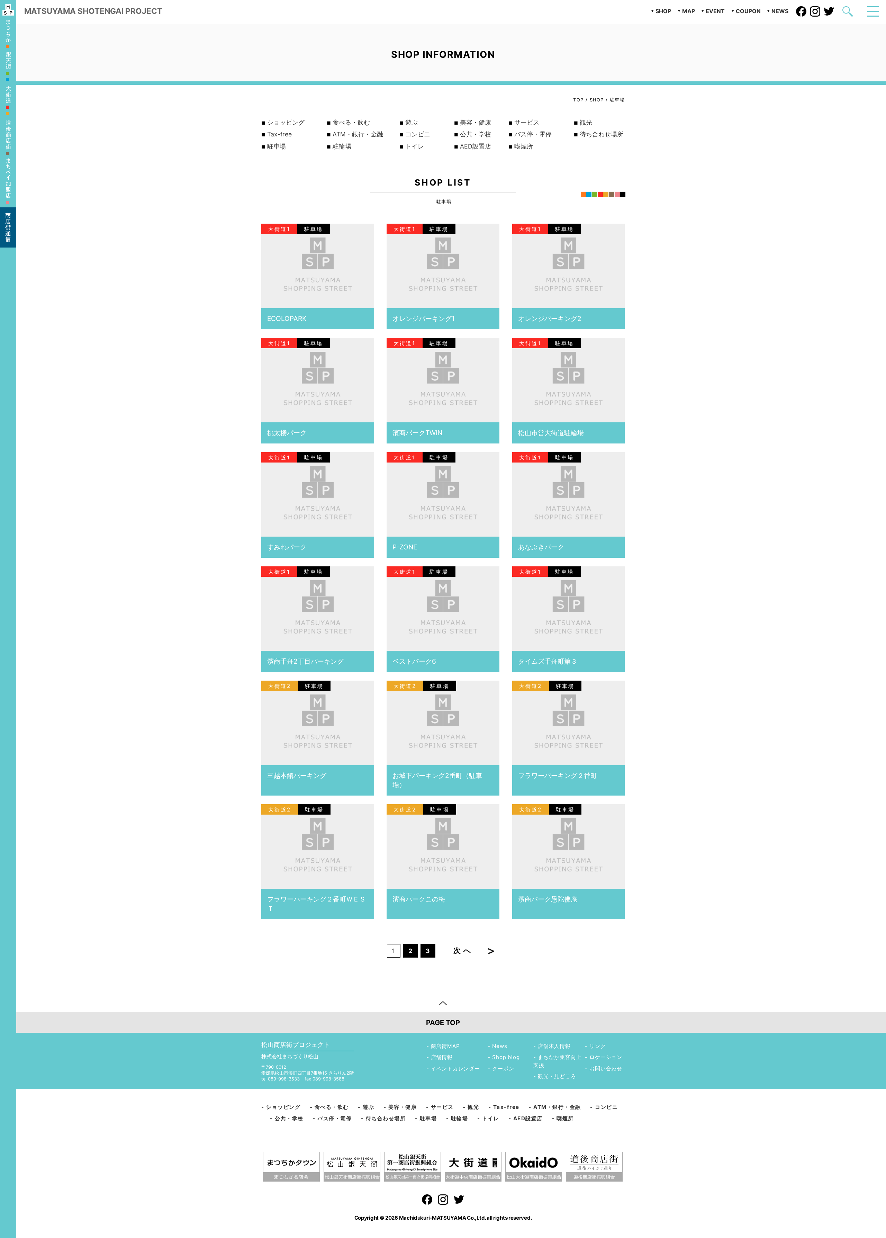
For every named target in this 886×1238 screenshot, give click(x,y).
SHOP (663, 11)
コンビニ (417, 134)
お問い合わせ (605, 1068)
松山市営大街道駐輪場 (551, 433)
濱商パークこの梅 (418, 899)
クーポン (503, 1068)
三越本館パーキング (296, 775)
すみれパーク (287, 547)
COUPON (748, 11)
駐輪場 (342, 146)
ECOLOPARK (287, 318)
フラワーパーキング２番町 (557, 775)
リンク (597, 1046)
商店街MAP (445, 1046)
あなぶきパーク (541, 547)
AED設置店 (475, 146)
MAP (688, 11)
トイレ (414, 146)
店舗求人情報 (554, 1046)
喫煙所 (523, 146)
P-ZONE (404, 547)
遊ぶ (411, 122)
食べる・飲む (351, 122)
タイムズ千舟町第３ (547, 661)
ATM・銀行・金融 (358, 134)
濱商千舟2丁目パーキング (305, 661)
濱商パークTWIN (417, 433)
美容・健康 (475, 122)
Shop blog (505, 1057)
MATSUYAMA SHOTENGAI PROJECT (93, 11)
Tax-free (279, 134)
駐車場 (276, 146)
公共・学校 (475, 134)
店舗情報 (442, 1057)
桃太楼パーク (287, 433)
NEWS (779, 11)
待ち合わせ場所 (601, 134)
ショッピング (286, 122)
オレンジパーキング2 (549, 318)
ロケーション (605, 1057)
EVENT (715, 11)
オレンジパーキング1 (423, 318)
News (499, 1046)
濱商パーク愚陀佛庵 (547, 899)
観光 (586, 122)
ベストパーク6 (414, 661)
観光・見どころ (557, 1076)
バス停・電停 (533, 134)
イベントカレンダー (455, 1068)
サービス (526, 122)
